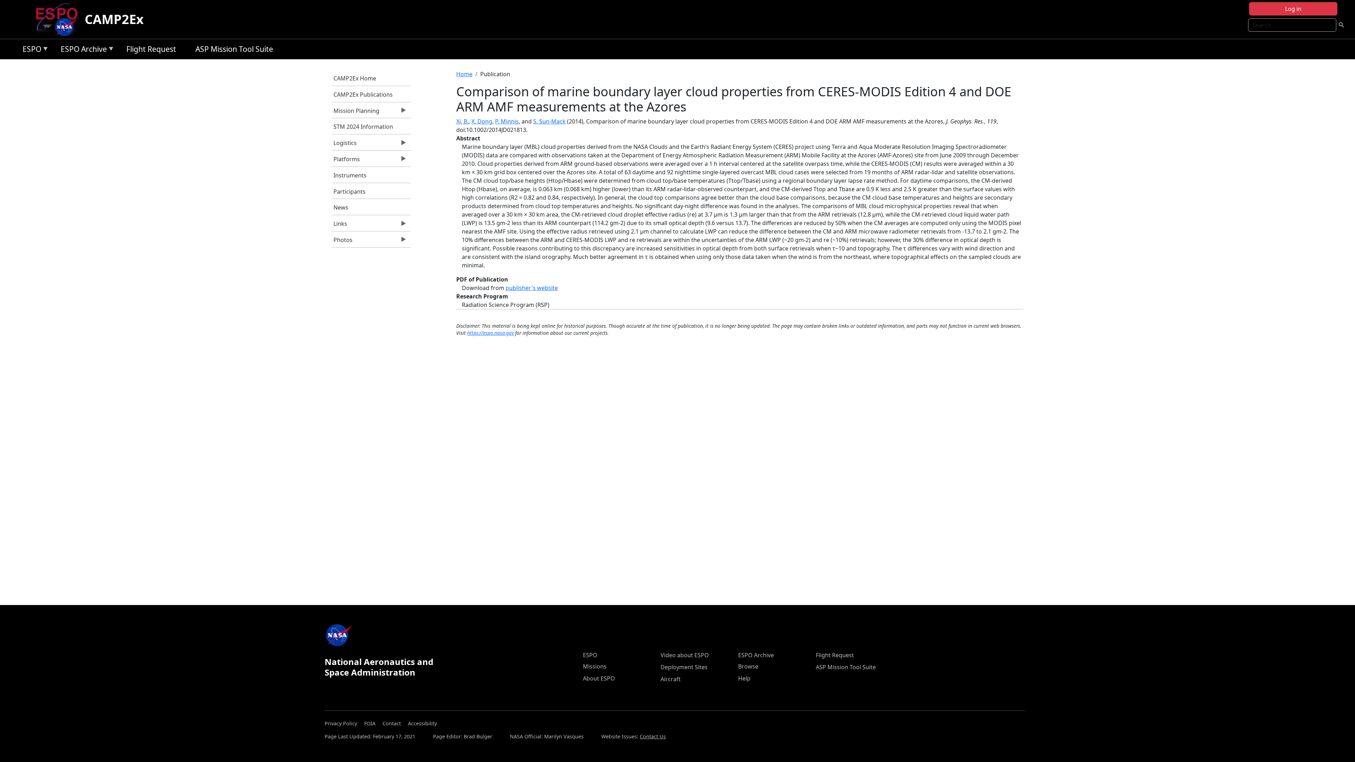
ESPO (30, 50)
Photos (342, 241)
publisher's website (532, 288)
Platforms (346, 161)
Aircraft (671, 679)
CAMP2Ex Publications (363, 94)
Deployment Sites (684, 667)
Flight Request (151, 49)
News (340, 207)
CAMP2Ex (114, 19)
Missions (595, 666)
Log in (1293, 9)
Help (744, 678)
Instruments (350, 175)
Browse (748, 666)
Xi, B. (462, 121)
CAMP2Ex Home (354, 78)
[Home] (59, 19)
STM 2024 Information (363, 127)
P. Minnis (507, 121)
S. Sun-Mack (549, 121)
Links (339, 225)
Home (464, 74)
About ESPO (599, 678)
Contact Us (653, 736)
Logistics (344, 144)
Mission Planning (355, 112)
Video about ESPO (685, 655)
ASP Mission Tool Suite (234, 49)
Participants (349, 191)
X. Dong (481, 121)
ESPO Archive (82, 50)
